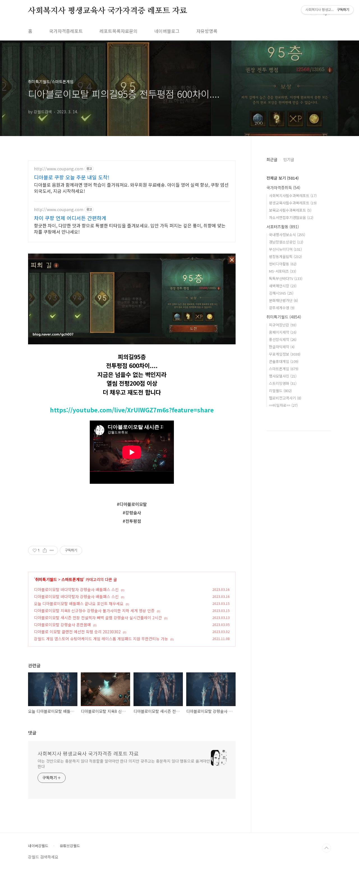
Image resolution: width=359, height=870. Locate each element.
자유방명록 (206, 31)
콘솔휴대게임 (283, 361)
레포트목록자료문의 (118, 31)
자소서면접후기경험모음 (291, 217)
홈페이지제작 (282, 332)
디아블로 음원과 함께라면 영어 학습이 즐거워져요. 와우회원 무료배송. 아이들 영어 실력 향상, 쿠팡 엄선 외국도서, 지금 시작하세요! (131, 187)
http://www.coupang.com (58, 168)
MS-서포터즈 (282, 271)
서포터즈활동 (282, 226)
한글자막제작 (281, 346)
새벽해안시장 (282, 285)
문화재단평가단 (283, 300)
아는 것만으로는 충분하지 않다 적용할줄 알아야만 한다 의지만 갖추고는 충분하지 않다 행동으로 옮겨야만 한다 (124, 763)
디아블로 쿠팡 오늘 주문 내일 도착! (71, 177)
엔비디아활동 (282, 263)
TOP (326, 848)
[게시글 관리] (51, 550)
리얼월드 (280, 390)
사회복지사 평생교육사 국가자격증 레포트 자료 (107, 11)
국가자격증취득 (283, 187)
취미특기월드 (46, 579)
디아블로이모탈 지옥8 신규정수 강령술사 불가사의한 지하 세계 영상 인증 (94, 610)
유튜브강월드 (70, 846)
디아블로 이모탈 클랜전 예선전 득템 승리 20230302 (77, 631)
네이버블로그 (167, 31)
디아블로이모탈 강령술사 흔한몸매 (62, 624)
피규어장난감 (282, 324)
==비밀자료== (283, 405)
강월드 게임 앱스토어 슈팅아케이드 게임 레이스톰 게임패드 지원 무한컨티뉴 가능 (101, 638)
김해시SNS (281, 293)
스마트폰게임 (72, 579)
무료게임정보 (284, 354)
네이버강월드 (38, 846)
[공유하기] (44, 550)
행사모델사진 (282, 376)
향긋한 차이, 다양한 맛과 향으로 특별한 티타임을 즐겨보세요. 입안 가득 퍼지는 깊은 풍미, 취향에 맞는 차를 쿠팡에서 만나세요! (129, 228)
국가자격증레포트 (66, 31)
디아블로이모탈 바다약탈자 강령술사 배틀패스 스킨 (76, 589)
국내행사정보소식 (287, 234)
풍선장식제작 (282, 339)
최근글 (271, 159)
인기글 (288, 159)
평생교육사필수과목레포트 (293, 202)
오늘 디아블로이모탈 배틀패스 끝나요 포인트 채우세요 (78, 603)
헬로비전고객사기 (285, 398)
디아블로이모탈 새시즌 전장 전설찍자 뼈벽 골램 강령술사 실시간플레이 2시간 (98, 617)
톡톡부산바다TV (285, 278)
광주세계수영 (281, 307)
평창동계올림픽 (285, 256)
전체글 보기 (282, 178)
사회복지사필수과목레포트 (293, 195)
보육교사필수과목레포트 (290, 210)
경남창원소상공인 (286, 242)
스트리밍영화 (282, 383)
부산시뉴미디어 (285, 249)
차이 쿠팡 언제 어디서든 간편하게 (70, 217)
